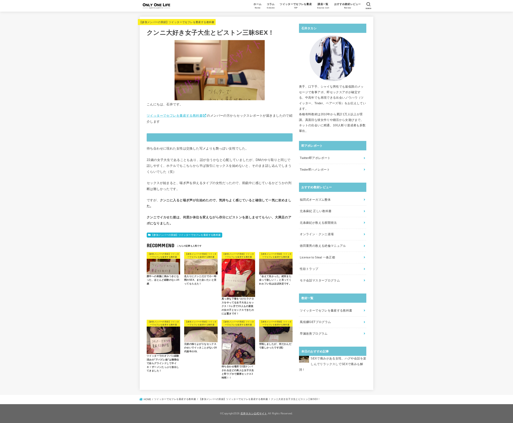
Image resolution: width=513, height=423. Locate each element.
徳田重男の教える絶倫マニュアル (323, 245)
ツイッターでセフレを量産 (296, 6)
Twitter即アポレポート (315, 158)
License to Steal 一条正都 (317, 257)
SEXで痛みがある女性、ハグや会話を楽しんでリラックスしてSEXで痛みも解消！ (332, 364)
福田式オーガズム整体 (315, 199)
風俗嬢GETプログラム (315, 322)
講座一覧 (323, 6)
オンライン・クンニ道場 (317, 234)
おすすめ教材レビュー (347, 6)
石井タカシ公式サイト (253, 413)
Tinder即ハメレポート (315, 169)
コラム (271, 6)
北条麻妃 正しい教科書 (315, 211)
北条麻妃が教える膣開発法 (318, 222)
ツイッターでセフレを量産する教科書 (175, 115)
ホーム (257, 6)
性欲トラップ (309, 268)
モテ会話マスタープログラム (320, 280)
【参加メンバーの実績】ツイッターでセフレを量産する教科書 (176, 22)
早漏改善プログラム (313, 333)
